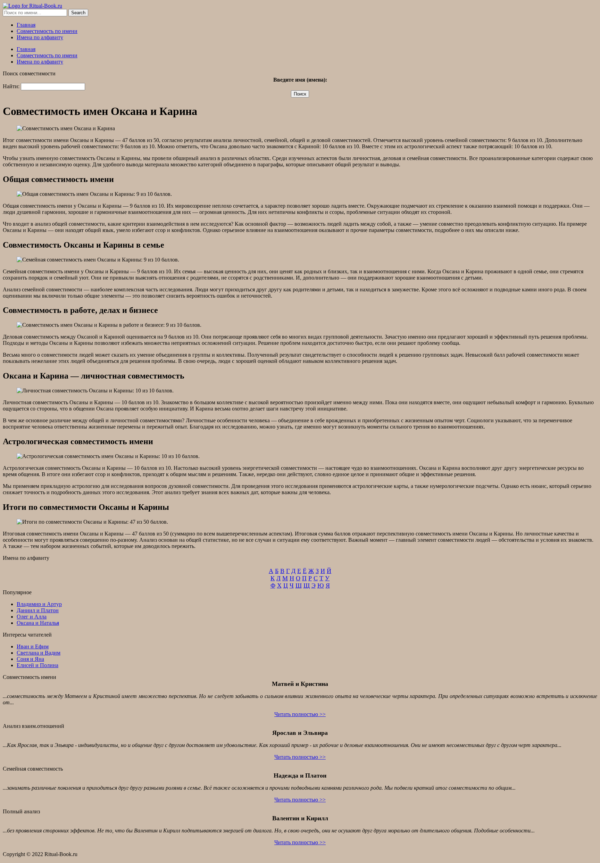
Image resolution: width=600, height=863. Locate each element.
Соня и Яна (30, 659)
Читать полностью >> (300, 714)
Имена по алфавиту (40, 37)
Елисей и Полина (37, 665)
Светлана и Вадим (38, 653)
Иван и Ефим (33, 646)
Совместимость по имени (47, 31)
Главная (26, 25)
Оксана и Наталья (38, 623)
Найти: (11, 86)
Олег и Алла (32, 617)
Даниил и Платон (38, 610)
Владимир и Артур (39, 604)
